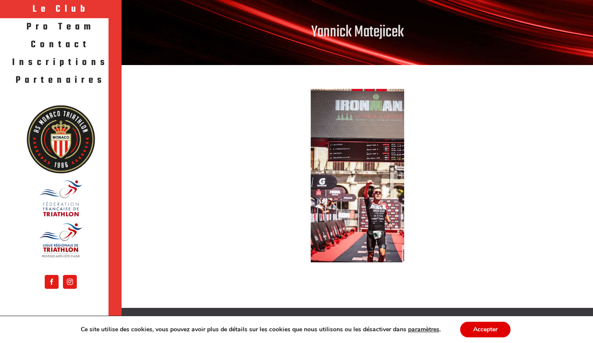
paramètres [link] (423, 329)
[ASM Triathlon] (61, 139)
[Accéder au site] (61, 198)
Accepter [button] (485, 329)
